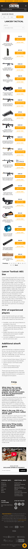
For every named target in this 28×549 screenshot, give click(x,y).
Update (19, 17)
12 (11, 265)
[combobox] (14, 9)
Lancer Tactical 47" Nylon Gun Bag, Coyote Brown (8, 259)
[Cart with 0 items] (25, 6)
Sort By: (6, 25)
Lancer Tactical (6, 277)
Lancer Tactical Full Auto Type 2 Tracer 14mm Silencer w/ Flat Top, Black (8, 194)
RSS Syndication (18, 491)
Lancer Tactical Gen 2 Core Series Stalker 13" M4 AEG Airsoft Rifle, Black (8, 105)
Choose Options (20, 66)
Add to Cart (20, 39)
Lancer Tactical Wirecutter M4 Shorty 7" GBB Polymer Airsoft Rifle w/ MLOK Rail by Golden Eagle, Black (7, 132)
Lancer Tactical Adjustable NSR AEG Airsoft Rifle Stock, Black (7, 119)
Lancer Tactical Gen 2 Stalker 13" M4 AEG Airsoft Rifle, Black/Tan (8, 153)
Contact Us (3, 486)
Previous (5, 263)
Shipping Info (17, 482)
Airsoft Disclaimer (22, 520)
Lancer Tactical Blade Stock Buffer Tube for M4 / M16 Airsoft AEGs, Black (8, 249)
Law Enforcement (18, 495)
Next (16, 265)
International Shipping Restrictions (19, 485)
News (2, 490)
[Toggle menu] (2, 5)
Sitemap (11, 544)
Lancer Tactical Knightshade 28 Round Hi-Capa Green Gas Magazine (8, 59)
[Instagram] (16, 508)
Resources (3, 489)
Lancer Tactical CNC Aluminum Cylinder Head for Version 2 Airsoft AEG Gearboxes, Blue (8, 236)
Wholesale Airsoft (18, 494)
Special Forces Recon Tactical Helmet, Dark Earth (8, 81)
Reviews (3, 492)
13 (13, 265)
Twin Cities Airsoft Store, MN (7, 505)
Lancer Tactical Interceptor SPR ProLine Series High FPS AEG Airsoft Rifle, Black (7, 69)
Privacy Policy (17, 544)
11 (24, 263)
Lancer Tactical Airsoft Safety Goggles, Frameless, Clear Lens (8, 94)
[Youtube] (16, 504)
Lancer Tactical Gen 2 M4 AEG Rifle (13, 429)
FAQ (2, 487)
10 (22, 263)
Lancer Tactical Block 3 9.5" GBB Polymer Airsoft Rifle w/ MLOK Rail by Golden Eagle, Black (7, 142)
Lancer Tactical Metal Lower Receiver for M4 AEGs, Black (8, 207)
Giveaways (3, 484)
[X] (19, 504)
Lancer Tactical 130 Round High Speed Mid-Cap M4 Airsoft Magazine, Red (7, 45)
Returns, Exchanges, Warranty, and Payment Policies (20, 488)
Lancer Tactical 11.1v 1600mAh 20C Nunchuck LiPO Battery (7, 221)
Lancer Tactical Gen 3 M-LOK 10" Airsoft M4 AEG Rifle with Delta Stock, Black (7, 179)
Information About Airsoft (20, 492)
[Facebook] (23, 504)
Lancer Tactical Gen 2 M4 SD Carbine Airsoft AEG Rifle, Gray (8, 166)
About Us (3, 482)
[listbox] (14, 27)
